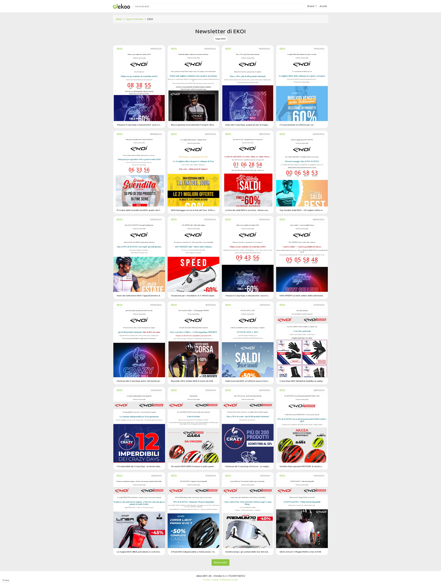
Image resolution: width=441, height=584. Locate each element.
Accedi (323, 6)
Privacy (6, 580)
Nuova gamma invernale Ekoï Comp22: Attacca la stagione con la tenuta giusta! (193, 124)
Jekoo (119, 19)
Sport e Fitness (134, 19)
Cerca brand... (140, 11)
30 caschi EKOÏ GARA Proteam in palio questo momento (193, 466)
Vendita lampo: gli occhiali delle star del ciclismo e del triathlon (247, 551)
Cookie (215, 579)
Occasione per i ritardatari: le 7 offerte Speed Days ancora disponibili (193, 295)
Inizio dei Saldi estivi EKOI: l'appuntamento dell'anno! (139, 295)
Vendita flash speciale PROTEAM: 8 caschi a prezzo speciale (302, 466)
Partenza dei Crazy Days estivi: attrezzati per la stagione (139, 381)
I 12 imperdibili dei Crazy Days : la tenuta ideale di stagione (139, 466)
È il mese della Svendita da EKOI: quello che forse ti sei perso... (139, 210)
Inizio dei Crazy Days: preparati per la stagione (247, 124)
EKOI (119, 49)
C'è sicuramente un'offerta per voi (297, 124)
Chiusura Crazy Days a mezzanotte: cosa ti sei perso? (139, 124)
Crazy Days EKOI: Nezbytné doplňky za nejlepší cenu (302, 381)
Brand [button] (311, 6)
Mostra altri (220, 562)
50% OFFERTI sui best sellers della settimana (301, 295)
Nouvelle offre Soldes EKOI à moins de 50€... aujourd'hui (193, 381)
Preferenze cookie (229, 579)
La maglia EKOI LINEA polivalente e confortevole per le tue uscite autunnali (139, 551)
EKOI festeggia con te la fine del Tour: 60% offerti (193, 210)
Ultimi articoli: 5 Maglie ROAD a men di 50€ (300, 551)
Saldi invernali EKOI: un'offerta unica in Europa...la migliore (247, 381)
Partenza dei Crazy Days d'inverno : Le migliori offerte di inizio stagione (247, 466)
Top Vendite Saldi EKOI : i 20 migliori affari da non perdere (302, 210)
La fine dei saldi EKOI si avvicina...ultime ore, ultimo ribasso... (247, 210)
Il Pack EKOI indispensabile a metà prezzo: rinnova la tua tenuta (193, 551)
